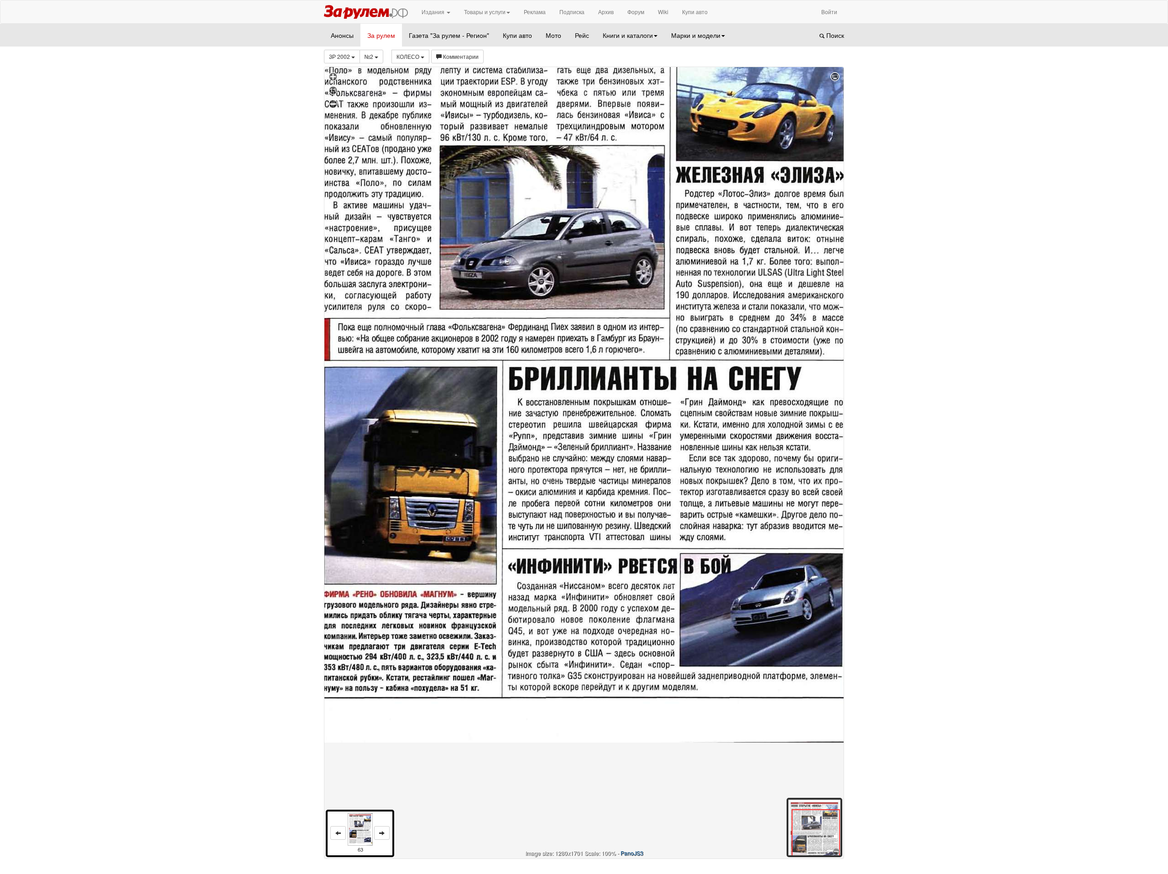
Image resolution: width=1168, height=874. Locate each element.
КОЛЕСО (408, 56)
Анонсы (342, 35)
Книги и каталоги (628, 35)
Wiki (663, 12)
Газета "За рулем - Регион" (449, 35)
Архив (606, 12)
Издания (434, 12)
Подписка (571, 12)
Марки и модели (695, 35)
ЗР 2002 (340, 56)
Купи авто (695, 12)
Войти (829, 12)
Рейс (582, 35)
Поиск (834, 35)
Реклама (535, 12)
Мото (553, 35)
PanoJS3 (631, 853)
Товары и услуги (485, 12)
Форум (635, 12)
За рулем (381, 35)
